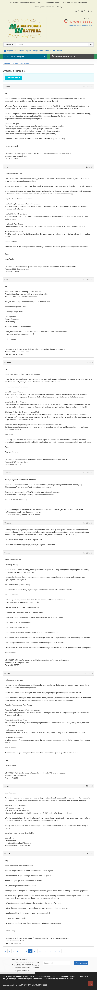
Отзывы (59, 50)
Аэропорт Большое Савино (49, 2)
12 (45, 951)
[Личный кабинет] (90, 11)
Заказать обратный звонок (80, 25)
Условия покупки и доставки (75, 2)
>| (59, 951)
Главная (6, 63)
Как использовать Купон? (40, 976)
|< (5, 951)
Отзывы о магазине (21, 63)
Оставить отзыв (13, 78)
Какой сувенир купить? (40, 50)
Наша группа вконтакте (44, 7)
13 (51, 951)
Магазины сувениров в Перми (22, 2)
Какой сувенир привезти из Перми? (58, 979)
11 (40, 951)
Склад (59, 7)
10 (35, 951)
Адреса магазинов (15, 50)
